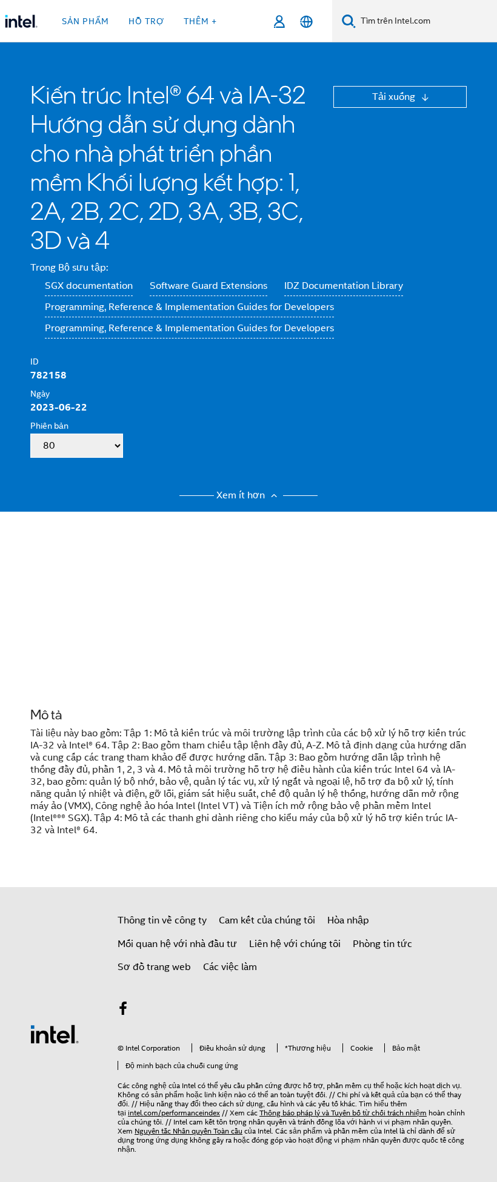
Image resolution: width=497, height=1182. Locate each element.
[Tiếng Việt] (306, 21)
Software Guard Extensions (208, 286)
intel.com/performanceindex (174, 1112)
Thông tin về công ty (162, 920)
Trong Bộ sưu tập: (69, 268)
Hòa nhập (348, 920)
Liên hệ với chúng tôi (295, 944)
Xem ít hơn (241, 495)
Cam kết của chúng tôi (267, 920)
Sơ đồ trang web (154, 967)
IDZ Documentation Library (343, 286)
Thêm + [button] (200, 21)
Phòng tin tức (382, 944)
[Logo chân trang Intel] (54, 1034)
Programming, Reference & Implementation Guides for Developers (189, 307)
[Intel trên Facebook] (123, 1011)
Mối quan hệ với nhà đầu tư (177, 944)
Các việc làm (230, 967)
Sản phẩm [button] (85, 21)
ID (34, 361)
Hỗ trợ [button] (146, 21)
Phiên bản (49, 425)
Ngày (40, 393)
